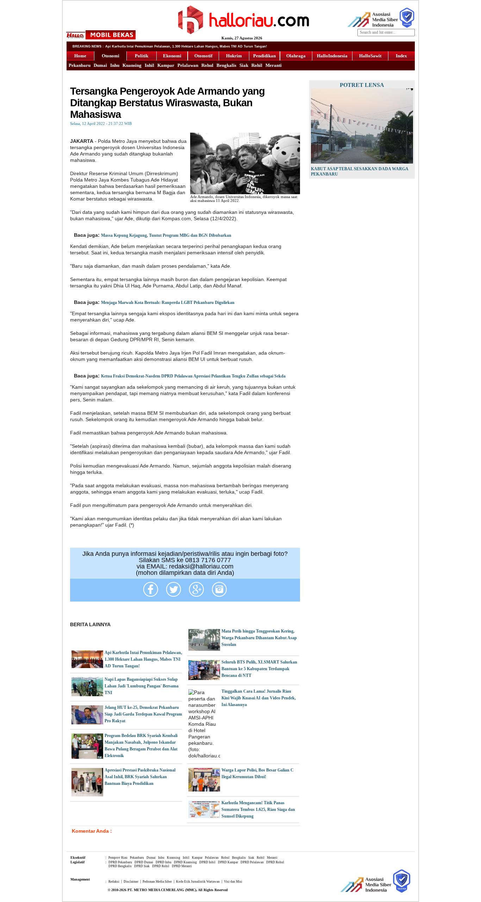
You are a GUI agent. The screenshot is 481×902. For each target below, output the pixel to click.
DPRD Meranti (182, 866)
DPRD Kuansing (185, 862)
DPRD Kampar (228, 862)
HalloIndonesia (332, 55)
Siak (243, 65)
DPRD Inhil (207, 862)
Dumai (100, 65)
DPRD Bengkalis (120, 866)
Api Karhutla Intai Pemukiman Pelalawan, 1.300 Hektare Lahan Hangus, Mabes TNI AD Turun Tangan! (143, 659)
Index (401, 55)
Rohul (207, 65)
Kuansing (132, 65)
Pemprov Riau (117, 857)
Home (80, 55)
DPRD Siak (142, 866)
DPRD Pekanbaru (120, 862)
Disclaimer (131, 881)
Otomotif (203, 55)
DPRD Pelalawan (252, 862)
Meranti (274, 65)
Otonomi (110, 55)
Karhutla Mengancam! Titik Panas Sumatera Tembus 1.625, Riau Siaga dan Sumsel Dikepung (258, 809)
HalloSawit (370, 55)
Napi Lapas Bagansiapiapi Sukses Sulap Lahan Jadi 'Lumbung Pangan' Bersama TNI (142, 686)
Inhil (149, 65)
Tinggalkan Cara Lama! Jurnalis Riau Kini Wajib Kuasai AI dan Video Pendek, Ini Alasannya (258, 698)
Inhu (114, 65)
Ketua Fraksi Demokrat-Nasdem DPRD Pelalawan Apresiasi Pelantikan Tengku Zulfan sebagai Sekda (193, 376)
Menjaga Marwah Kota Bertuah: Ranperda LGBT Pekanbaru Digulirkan (168, 302)
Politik (141, 55)
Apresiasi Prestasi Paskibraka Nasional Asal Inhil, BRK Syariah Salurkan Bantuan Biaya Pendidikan (140, 777)
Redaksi (113, 881)
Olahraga (296, 55)
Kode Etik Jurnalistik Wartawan (198, 881)
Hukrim (234, 55)
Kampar (165, 65)
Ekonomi (172, 55)
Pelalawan (187, 65)
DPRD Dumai (144, 862)
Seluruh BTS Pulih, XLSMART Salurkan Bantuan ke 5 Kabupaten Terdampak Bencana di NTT (259, 669)
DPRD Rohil (160, 866)
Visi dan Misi (233, 881)
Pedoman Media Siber (157, 881)
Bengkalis (226, 65)
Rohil (256, 65)
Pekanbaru (79, 65)
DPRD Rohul (275, 862)
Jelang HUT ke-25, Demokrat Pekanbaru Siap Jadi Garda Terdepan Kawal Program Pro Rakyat (143, 714)
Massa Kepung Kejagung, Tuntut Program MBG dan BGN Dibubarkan (166, 235)
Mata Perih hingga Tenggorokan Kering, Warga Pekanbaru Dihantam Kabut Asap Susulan (259, 638)
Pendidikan (264, 55)
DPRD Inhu (163, 862)
